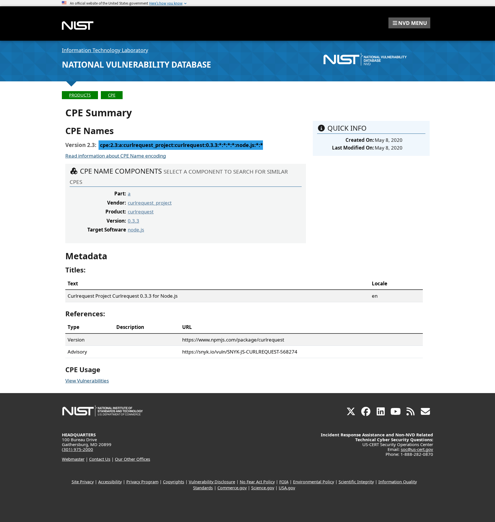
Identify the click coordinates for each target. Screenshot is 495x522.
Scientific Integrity (356, 481)
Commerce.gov (232, 487)
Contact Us (99, 459)
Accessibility (110, 481)
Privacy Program (142, 481)
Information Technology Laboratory (105, 50)
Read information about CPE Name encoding (115, 155)
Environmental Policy (313, 481)
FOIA (283, 481)
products (80, 95)
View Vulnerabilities (87, 380)
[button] (409, 22)
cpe (111, 95)
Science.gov (262, 487)
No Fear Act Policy (257, 481)
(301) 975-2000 (77, 449)
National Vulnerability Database (136, 64)
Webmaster (73, 459)
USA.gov (287, 487)
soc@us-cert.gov (417, 449)
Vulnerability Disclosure (212, 481)
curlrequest (141, 211)
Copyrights (173, 481)
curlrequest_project (150, 202)
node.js (136, 229)
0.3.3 (133, 220)
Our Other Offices (132, 459)
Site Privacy (83, 481)
